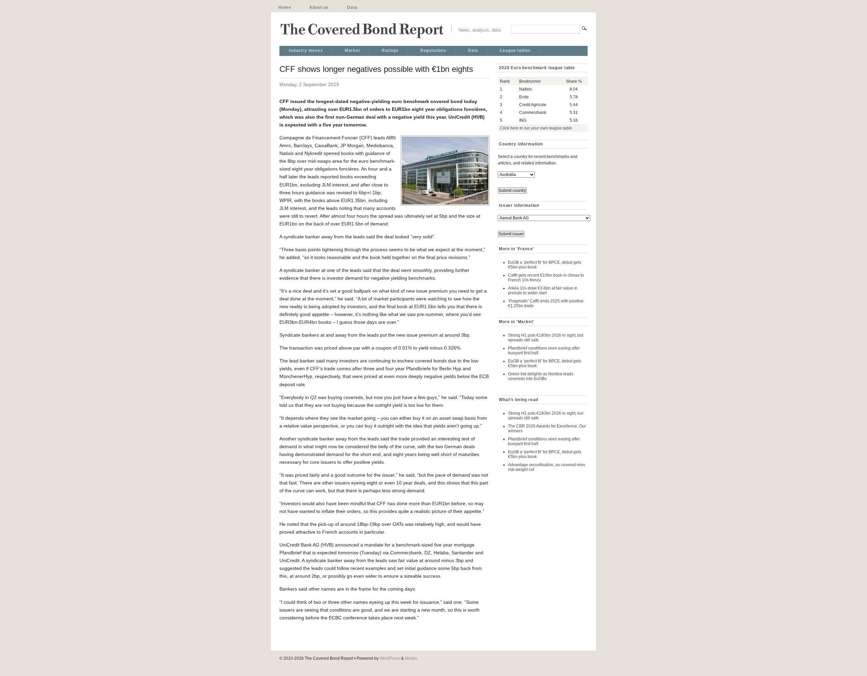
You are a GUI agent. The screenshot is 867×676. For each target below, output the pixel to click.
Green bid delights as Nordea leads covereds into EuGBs (540, 376)
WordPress (390, 658)
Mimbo (411, 658)
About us (319, 7)
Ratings (390, 50)
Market (352, 50)
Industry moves (306, 50)
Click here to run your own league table (536, 128)
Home (284, 7)
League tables (515, 50)
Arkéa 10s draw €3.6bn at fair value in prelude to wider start (542, 290)
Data (352, 7)
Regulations (433, 50)
